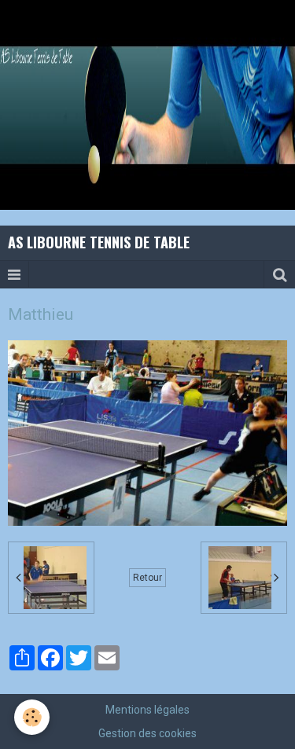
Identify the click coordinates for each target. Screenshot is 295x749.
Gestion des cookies (147, 733)
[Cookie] (32, 717)
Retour (147, 577)
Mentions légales (147, 709)
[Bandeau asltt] (147, 103)
